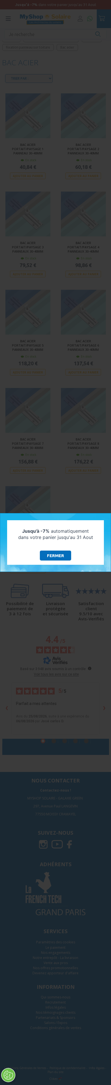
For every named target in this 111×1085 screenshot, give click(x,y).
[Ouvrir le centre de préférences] (8, 1075)
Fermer (55, 555)
